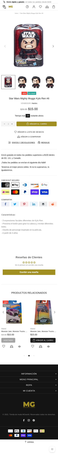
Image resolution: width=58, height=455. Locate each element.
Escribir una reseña (29, 272)
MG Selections (11, 7)
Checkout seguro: (10, 180)
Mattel (3, 329)
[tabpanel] (14, 326)
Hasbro (34, 103)
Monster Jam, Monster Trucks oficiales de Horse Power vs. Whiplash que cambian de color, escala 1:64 (14, 331)
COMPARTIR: (6, 200)
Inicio (16, 13)
